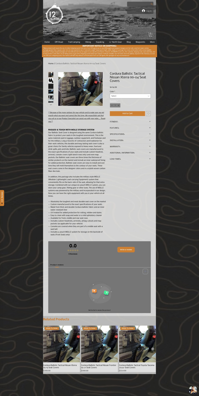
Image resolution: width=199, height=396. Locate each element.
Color (112, 92)
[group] (99, 349)
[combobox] (130, 96)
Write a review (126, 249)
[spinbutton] (115, 105)
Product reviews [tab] (57, 265)
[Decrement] (111, 105)
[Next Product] (152, 348)
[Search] (153, 22)
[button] (150, 34)
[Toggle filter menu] (145, 271)
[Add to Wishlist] (148, 113)
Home (51, 64)
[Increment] (118, 105)
